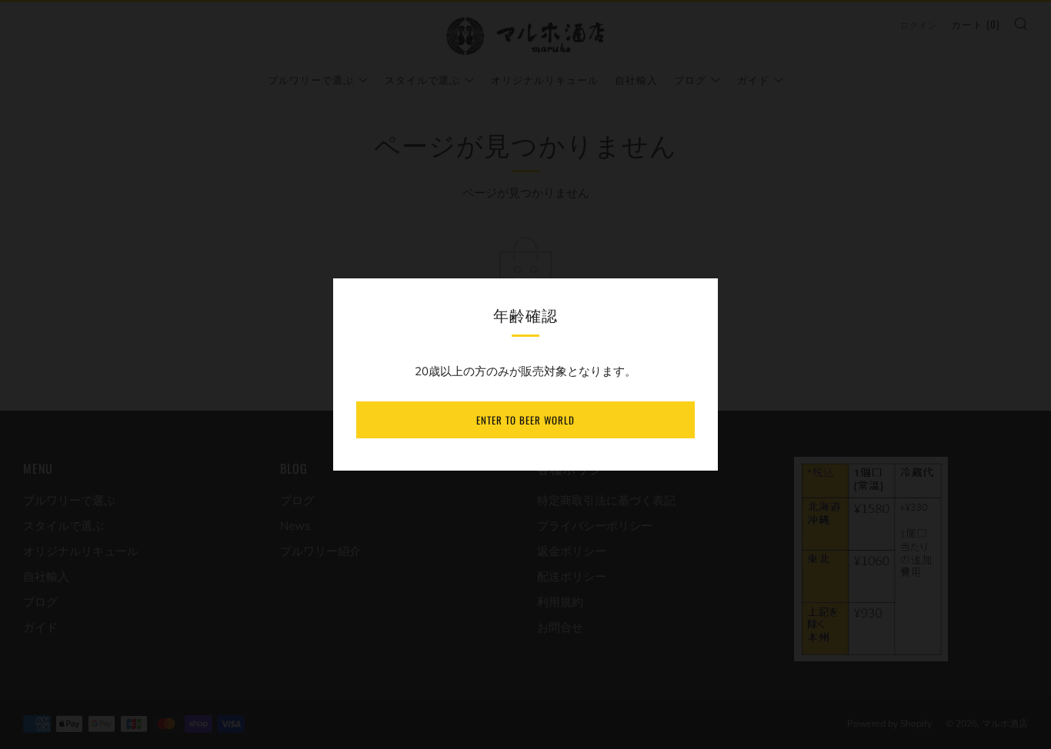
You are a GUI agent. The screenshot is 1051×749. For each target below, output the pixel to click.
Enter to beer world (525, 420)
